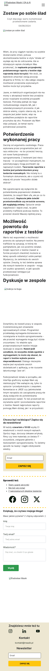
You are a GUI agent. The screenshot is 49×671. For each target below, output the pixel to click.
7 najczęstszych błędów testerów (25, 491)
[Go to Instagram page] (24, 499)
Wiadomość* (9, 547)
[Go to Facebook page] (12, 499)
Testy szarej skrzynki (18, 484)
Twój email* (9, 534)
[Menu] (43, 5)
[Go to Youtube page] (38, 631)
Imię (5, 521)
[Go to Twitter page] (36, 499)
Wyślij (11, 568)
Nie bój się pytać (16, 488)
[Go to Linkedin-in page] (24, 631)
